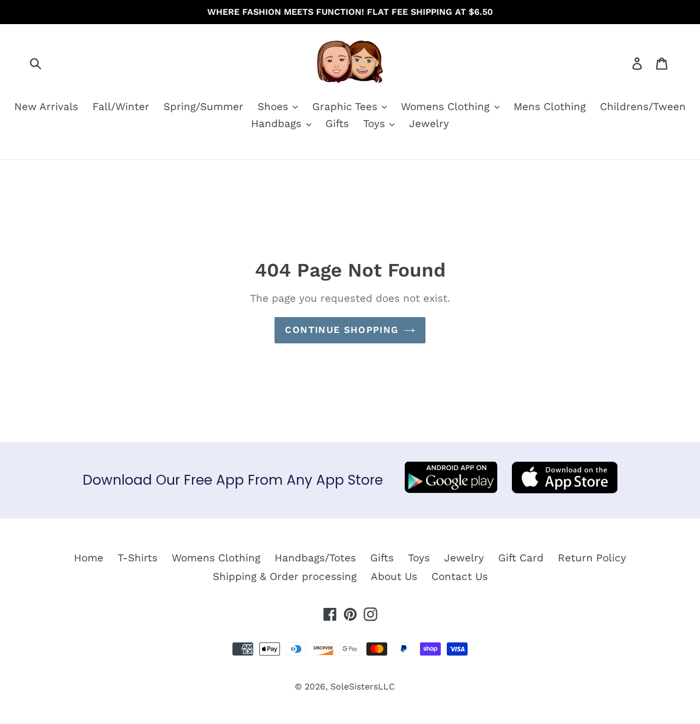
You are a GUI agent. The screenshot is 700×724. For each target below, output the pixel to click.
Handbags (278, 123)
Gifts (337, 123)
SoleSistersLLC (362, 686)
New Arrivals (46, 106)
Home (88, 557)
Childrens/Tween (643, 106)
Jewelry (429, 123)
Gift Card (521, 557)
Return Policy (592, 557)
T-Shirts (138, 557)
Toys (375, 123)
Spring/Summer (203, 106)
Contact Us (459, 576)
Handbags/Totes (315, 557)
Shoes (274, 106)
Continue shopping (341, 329)
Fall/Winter (120, 106)
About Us (394, 576)
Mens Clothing (550, 106)
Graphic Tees (346, 106)
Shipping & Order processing (285, 576)
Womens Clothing (447, 106)
